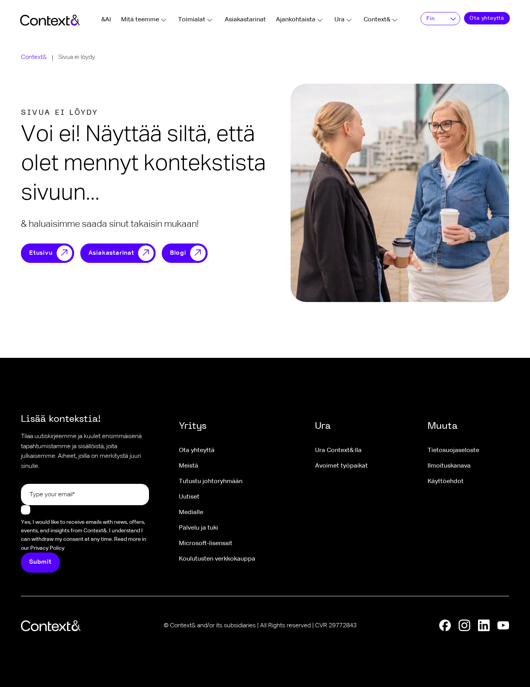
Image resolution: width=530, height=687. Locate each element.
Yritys (192, 426)
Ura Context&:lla (338, 450)
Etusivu (41, 253)
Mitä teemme (140, 20)
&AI (106, 20)
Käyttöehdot (446, 481)
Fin (430, 18)
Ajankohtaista (295, 20)
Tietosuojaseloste (453, 450)
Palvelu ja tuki (198, 528)
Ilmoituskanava (449, 466)
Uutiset (189, 497)
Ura (339, 20)
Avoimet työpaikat (341, 466)
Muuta (442, 426)
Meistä (188, 466)
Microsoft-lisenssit (205, 543)
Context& (377, 20)
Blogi (178, 253)
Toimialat (191, 20)
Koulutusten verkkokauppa (217, 559)
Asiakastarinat (245, 20)
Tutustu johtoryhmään (210, 481)
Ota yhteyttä (486, 18)
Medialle (191, 512)
